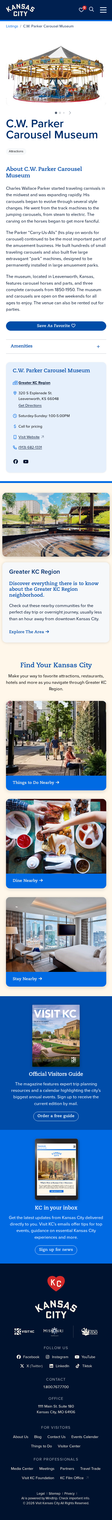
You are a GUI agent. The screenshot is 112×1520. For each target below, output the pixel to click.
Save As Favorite (53, 326)
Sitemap (54, 1493)
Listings (12, 26)
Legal (41, 1493)
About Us (20, 1437)
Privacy (69, 1493)
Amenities (22, 346)
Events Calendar (84, 1437)
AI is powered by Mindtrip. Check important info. (55, 1498)
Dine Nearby (25, 881)
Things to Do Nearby (33, 783)
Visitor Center (69, 1446)
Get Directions (30, 405)
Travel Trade (90, 1468)
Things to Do (41, 1446)
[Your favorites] (81, 10)
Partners (67, 1468)
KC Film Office (72, 1478)
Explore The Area (26, 632)
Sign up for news (56, 1250)
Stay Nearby (25, 979)
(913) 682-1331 (30, 447)
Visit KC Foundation (38, 1478)
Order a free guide (56, 1116)
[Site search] (91, 10)
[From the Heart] (56, 1283)
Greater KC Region (34, 382)
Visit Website (29, 437)
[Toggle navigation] (103, 10)
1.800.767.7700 (56, 1387)
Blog (37, 1437)
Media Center (22, 1468)
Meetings (46, 1468)
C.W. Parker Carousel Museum (48, 26)
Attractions (16, 151)
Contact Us (56, 1437)
